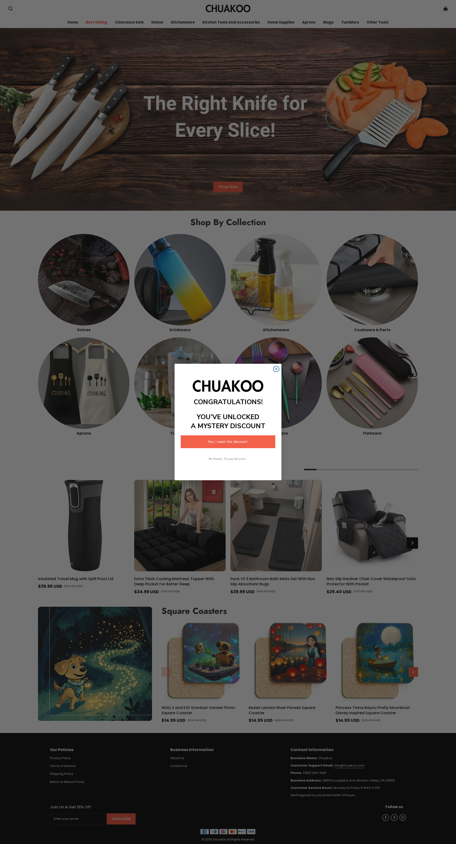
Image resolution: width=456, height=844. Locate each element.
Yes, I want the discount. (228, 441)
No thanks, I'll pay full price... (228, 459)
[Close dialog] (276, 369)
